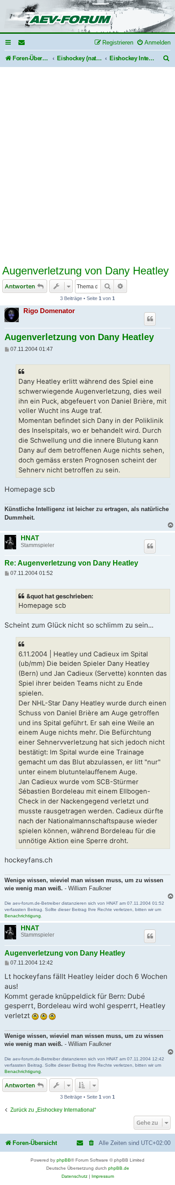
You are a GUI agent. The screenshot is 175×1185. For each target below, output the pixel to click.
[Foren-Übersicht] (87, 17)
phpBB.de (118, 1168)
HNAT (30, 538)
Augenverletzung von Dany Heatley (85, 271)
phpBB (64, 1160)
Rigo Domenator (49, 310)
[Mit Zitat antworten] (150, 319)
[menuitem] (22, 42)
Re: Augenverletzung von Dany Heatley (71, 563)
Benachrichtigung (22, 915)
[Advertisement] (87, 171)
